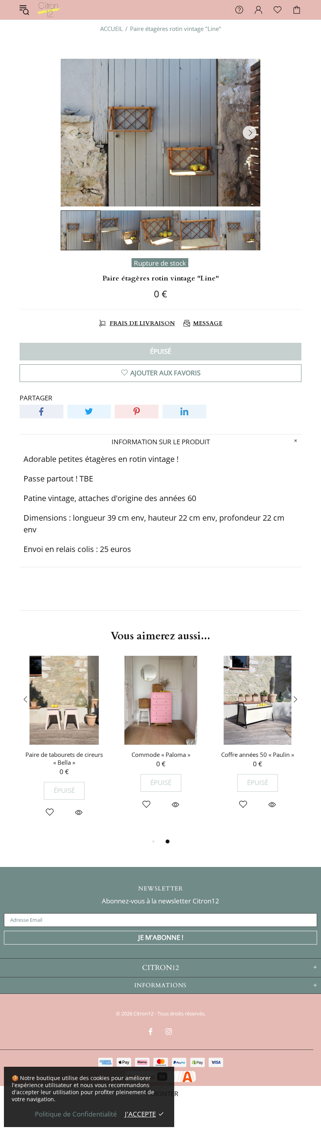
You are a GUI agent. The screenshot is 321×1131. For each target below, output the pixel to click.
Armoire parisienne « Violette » (161, 754)
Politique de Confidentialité (76, 1114)
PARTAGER (36, 398)
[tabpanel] (64, 742)
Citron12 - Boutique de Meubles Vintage (48, 10)
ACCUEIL (111, 28)
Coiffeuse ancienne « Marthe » (64, 754)
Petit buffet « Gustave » (258, 754)
